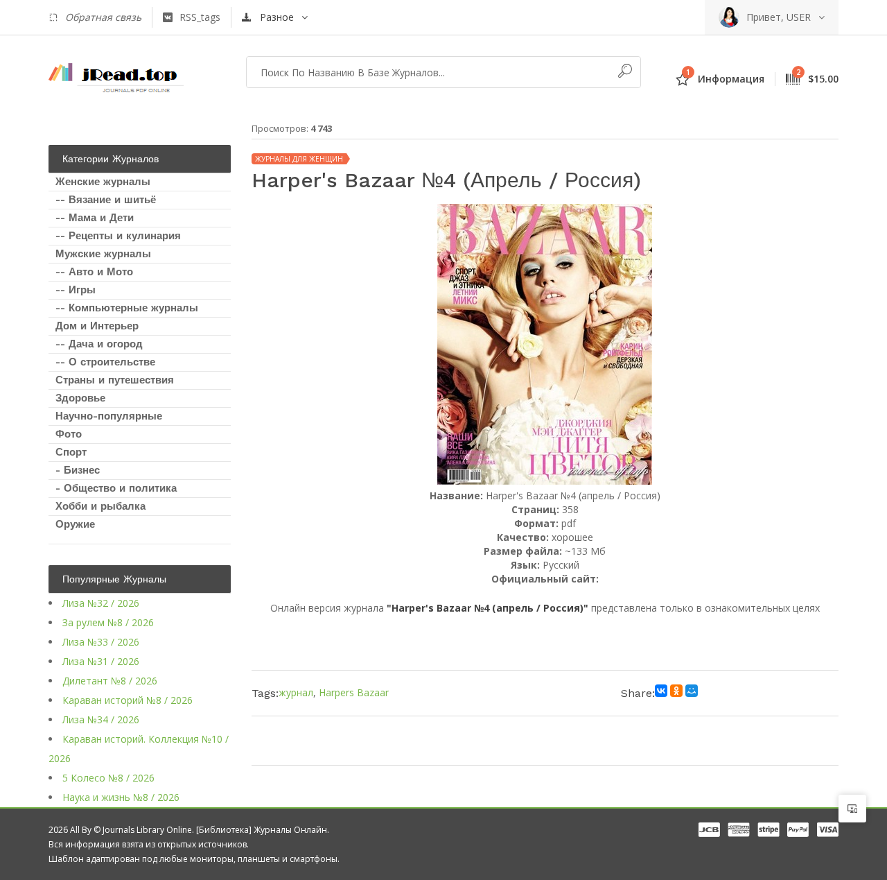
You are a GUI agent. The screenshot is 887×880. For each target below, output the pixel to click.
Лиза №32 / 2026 (100, 603)
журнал (296, 692)
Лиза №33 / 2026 (100, 641)
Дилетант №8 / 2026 (109, 680)
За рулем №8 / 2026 (108, 622)
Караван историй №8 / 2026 (127, 700)
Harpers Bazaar (354, 692)
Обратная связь (103, 17)
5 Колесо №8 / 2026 (108, 777)
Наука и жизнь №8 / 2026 (120, 797)
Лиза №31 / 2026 (100, 661)
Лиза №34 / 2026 (100, 719)
